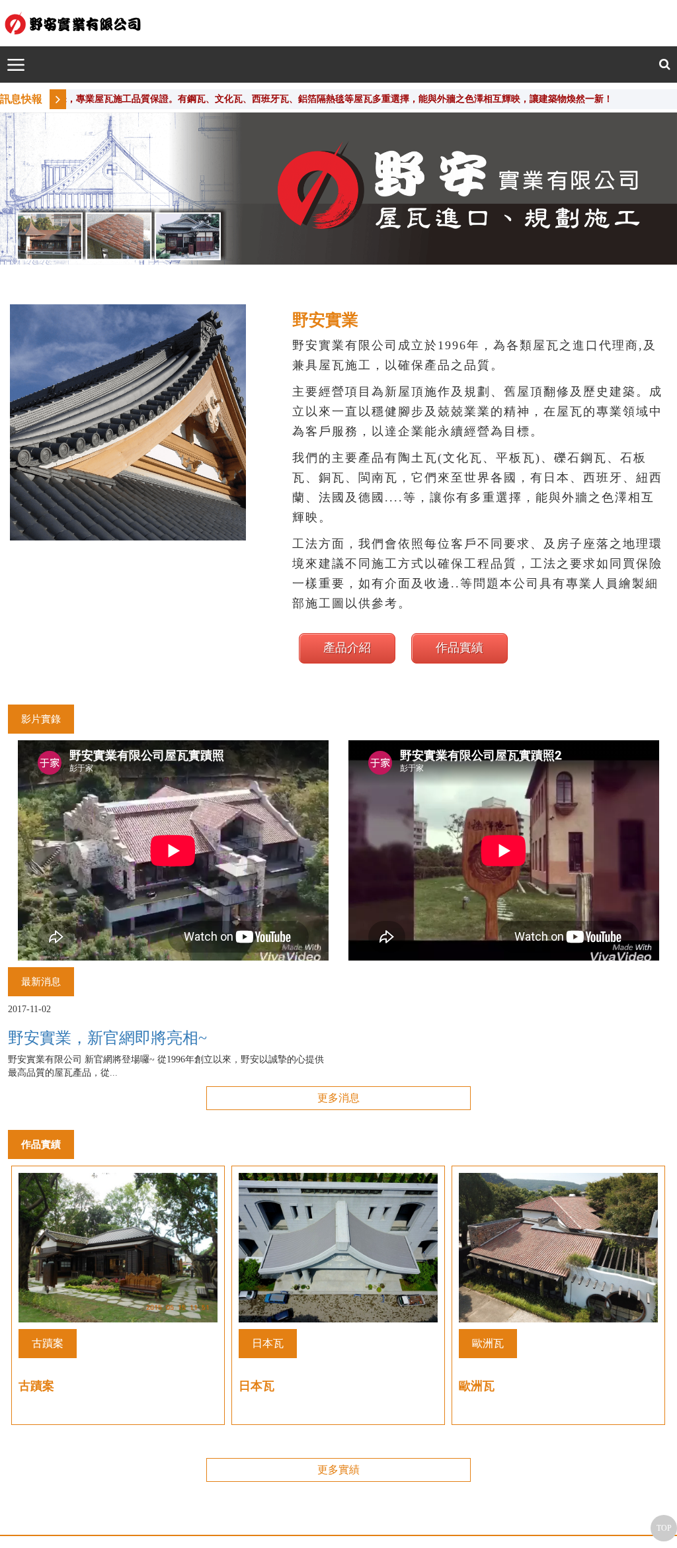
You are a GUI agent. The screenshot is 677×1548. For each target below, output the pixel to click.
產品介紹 (347, 647)
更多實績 (338, 1469)
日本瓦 (268, 1343)
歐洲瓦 (488, 1343)
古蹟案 (47, 1343)
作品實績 (459, 647)
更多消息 (338, 1097)
